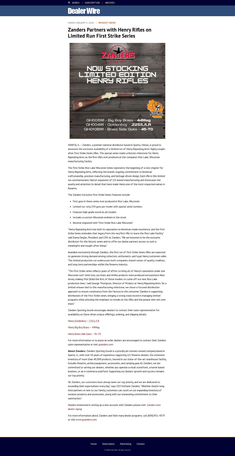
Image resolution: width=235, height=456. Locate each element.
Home (94, 444)
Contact (141, 444)
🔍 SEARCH (73, 2)
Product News (107, 22)
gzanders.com (105, 344)
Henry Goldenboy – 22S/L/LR (83, 320)
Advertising (125, 444)
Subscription (108, 444)
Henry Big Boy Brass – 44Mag (83, 327)
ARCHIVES (110, 2)
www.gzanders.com (86, 419)
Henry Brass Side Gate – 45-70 (84, 333)
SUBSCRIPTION (92, 2)
